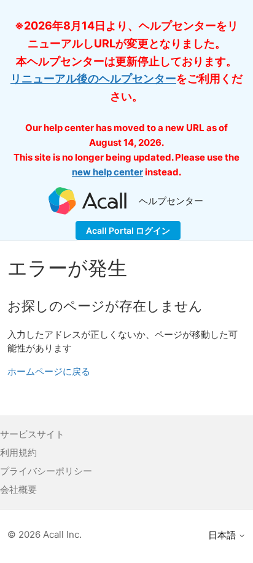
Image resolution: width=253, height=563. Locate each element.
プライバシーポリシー (46, 471)
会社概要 (18, 489)
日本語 (223, 535)
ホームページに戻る (48, 371)
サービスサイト (32, 434)
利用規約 (18, 452)
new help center (107, 172)
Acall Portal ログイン (128, 230)
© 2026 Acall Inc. (44, 534)
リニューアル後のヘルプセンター (93, 78)
